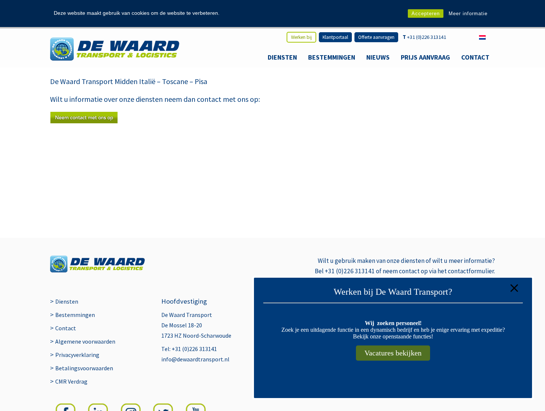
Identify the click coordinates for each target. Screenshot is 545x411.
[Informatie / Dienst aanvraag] (84, 121)
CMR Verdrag (71, 381)
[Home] (114, 49)
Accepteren (426, 13)
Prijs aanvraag (425, 57)
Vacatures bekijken (393, 353)
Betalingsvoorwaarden (84, 368)
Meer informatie (468, 13)
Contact (475, 57)
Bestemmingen (331, 57)
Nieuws (378, 57)
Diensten (282, 57)
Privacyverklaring (77, 354)
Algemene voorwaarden (85, 341)
